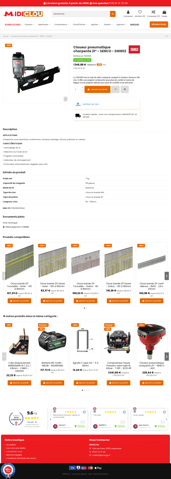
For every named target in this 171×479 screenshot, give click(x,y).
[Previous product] (166, 36)
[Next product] (167, 36)
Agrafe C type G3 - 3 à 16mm (85, 364)
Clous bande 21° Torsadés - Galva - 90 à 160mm (85, 286)
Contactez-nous (14, 451)
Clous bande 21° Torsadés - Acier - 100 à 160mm (19, 286)
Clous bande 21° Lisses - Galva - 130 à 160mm (118, 285)
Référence (78, 56)
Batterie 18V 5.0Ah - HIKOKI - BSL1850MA (52, 364)
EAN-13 (6, 208)
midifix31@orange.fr (101, 455)
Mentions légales (14, 455)
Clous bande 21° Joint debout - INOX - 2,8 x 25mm (152, 286)
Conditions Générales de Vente (21, 458)
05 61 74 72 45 (119, 3)
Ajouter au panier (99, 89)
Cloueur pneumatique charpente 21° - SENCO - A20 (151, 365)
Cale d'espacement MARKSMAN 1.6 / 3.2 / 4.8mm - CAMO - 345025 (19, 367)
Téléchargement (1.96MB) (17, 227)
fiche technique (10, 222)
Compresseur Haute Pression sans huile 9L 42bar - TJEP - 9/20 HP (118, 365)
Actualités (11, 444)
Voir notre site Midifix (15, 448)
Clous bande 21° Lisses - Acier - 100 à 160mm (52, 285)
